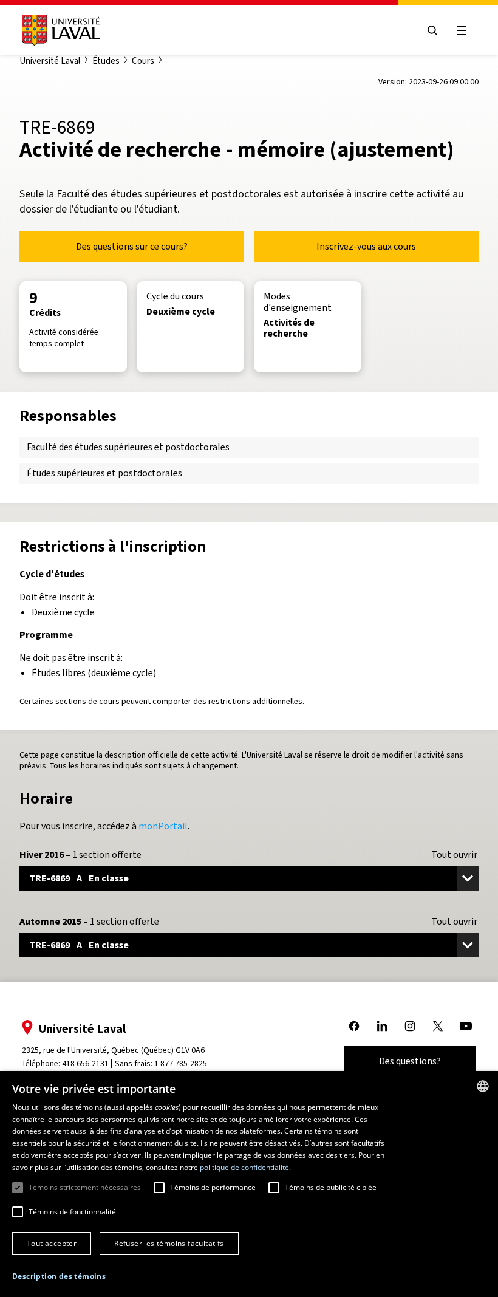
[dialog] (249, 1184)
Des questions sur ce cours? (132, 246)
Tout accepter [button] (52, 1243)
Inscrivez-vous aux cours (366, 246)
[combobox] (483, 1086)
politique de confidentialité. (245, 1167)
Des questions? (410, 1061)
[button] (59, 1276)
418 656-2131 (85, 1063)
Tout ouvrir (454, 854)
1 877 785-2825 (180, 1063)
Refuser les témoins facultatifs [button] (168, 1243)
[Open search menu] (432, 30)
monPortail (163, 826)
